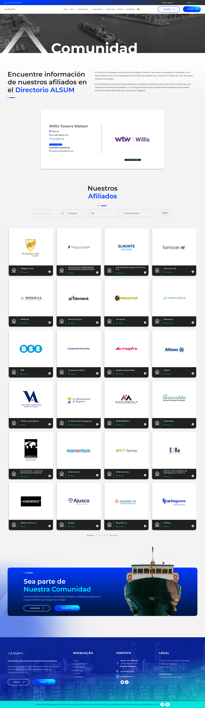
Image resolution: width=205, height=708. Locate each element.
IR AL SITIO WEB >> (132, 160)
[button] (19, 682)
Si (162, 704)
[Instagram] (127, 682)
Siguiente (114, 535)
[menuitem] (139, 9)
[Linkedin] (122, 682)
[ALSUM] (10, 9)
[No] (202, 704)
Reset (165, 213)
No (167, 704)
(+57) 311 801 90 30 (14, 3)
